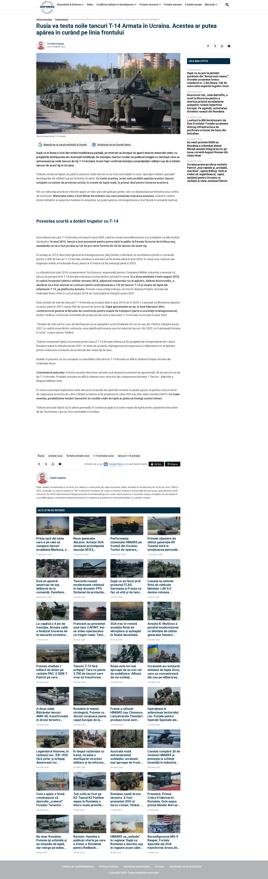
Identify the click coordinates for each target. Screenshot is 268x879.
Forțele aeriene (173, 4)
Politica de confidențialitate (78, 866)
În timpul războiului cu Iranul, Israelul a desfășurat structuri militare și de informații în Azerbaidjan (89, 756)
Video (90, 4)
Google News (116, 464)
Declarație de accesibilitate (186, 866)
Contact (159, 866)
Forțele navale (193, 4)
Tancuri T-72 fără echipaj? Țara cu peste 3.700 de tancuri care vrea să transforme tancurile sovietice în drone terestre (89, 671)
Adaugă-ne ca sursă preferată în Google (65, 144)
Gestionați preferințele (136, 866)
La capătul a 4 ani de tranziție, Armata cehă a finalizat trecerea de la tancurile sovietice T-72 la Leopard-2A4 (52, 629)
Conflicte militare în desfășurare (115, 4)
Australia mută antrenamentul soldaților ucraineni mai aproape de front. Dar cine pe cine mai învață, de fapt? (125, 756)
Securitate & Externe (69, 4)
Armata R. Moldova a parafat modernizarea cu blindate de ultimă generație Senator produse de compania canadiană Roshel (163, 629)
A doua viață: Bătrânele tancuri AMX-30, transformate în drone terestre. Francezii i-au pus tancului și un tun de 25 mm (52, 714)
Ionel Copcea (57, 43)
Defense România (44, 19)
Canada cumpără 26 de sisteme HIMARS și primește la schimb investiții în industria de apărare (163, 756)
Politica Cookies (108, 866)
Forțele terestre (149, 4)
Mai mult (210, 4)
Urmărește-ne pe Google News (114, 144)
